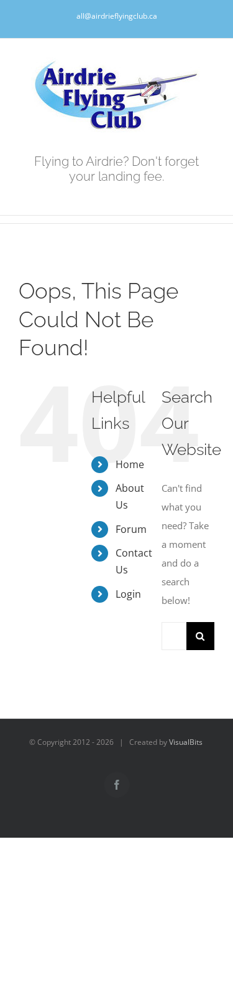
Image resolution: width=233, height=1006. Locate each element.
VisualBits (186, 742)
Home (130, 464)
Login (128, 594)
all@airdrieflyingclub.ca (116, 16)
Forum (131, 529)
